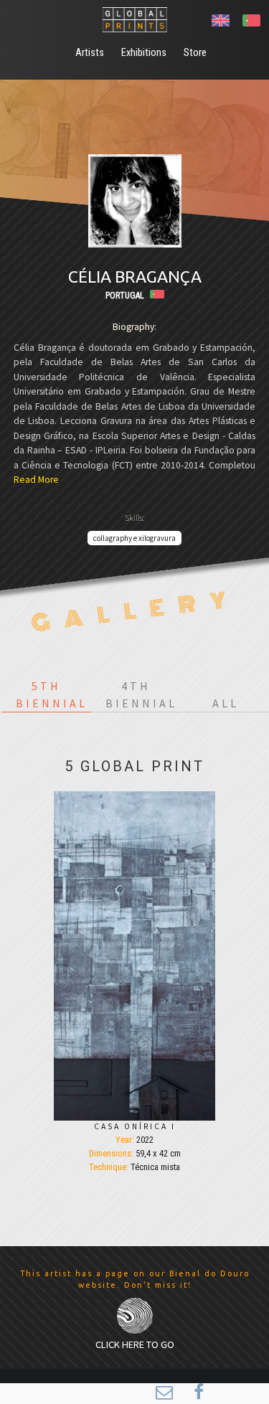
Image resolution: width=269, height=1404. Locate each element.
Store (195, 53)
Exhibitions (143, 53)
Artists (89, 53)
